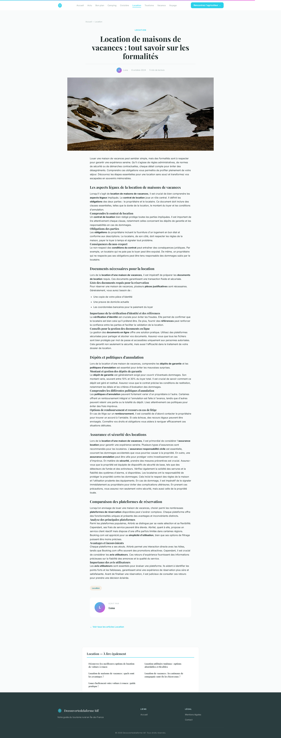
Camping (112, 5)
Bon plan (99, 5)
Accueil (80, 5)
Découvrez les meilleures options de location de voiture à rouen (111, 665)
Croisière (124, 5)
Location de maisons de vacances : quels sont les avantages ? (111, 675)
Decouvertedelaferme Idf (81, 710)
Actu (89, 5)
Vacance (161, 5)
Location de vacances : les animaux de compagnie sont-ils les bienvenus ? (164, 675)
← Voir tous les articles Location (107, 626)
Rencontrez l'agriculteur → (207, 5)
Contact (189, 719)
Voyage (173, 5)
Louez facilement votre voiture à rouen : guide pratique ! (112, 685)
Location (136, 5)
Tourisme (149, 5)
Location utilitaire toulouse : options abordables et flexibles (163, 665)
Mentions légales (193, 714)
